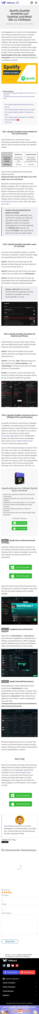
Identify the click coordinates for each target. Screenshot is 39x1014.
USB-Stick (28, 465)
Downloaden (21, 523)
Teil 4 (8, 204)
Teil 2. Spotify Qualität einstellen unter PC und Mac (20, 109)
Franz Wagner (9, 826)
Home (9, 954)
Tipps (14, 954)
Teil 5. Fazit (8, 122)
